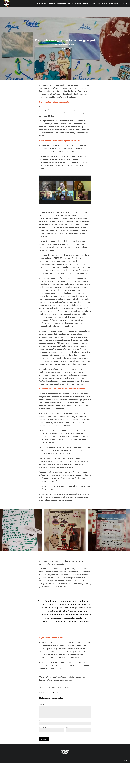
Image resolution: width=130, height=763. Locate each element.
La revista (93, 3)
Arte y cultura (61, 3)
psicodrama (67, 687)
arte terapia (52, 687)
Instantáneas (41, 3)
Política (70, 3)
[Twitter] (122, 760)
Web (67, 727)
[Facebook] (120, 760)
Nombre (41, 720)
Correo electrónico (43, 727)
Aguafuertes (52, 3)
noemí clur (60, 687)
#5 (45, 687)
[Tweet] (53, 692)
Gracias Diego (102, 3)
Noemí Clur (65, 48)
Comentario (41, 704)
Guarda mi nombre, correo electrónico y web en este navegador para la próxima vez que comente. (60, 733)
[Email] (57, 692)
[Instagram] (124, 760)
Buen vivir (78, 3)
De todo (85, 3)
